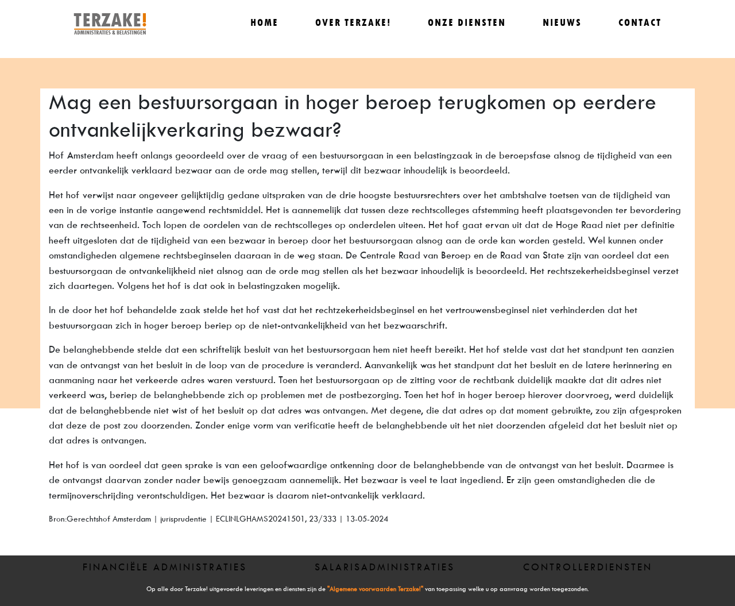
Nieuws (562, 22)
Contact (640, 22)
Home (264, 22)
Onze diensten (467, 22)
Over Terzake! (353, 22)
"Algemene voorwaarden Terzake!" (375, 589)
